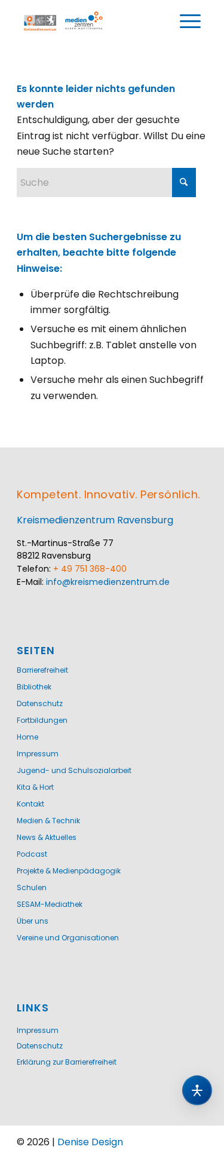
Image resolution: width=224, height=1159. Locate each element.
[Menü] (190, 21)
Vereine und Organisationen (68, 938)
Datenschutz (40, 703)
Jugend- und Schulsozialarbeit (74, 770)
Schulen (32, 887)
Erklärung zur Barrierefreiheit (66, 1062)
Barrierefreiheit (42, 670)
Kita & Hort (35, 787)
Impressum (38, 754)
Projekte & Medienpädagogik (69, 871)
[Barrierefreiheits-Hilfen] (197, 1090)
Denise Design (90, 1142)
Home (27, 737)
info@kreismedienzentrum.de (108, 582)
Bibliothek (34, 687)
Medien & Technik (48, 820)
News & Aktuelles (46, 837)
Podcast (32, 854)
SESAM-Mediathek (49, 904)
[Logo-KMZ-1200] (64, 21)
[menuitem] (190, 21)
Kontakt (30, 804)
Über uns (32, 921)
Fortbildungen (42, 720)
